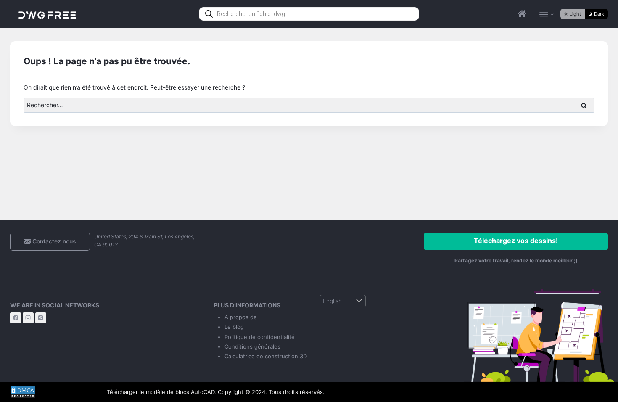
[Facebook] (15, 317)
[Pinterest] (40, 317)
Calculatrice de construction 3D (265, 356)
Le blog (234, 326)
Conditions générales (252, 346)
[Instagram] (28, 317)
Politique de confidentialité (259, 336)
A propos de (240, 317)
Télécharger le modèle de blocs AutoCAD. (161, 392)
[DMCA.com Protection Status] (52, 392)
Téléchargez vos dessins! (516, 240)
